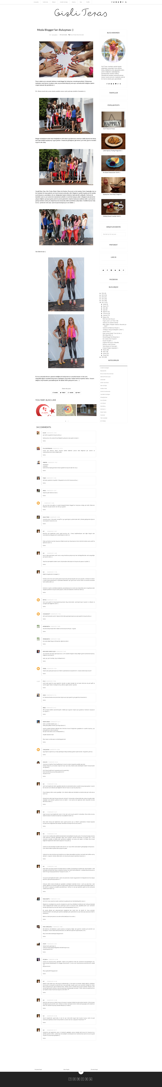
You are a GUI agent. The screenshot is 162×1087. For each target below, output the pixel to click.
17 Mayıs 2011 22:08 (53, 959)
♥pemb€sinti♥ (46, 626)
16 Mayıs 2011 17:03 (52, 572)
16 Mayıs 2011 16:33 (55, 517)
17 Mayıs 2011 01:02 (53, 762)
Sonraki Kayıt (38, 1069)
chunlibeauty (46, 614)
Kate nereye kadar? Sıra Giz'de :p (112, 333)
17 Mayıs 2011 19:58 (57, 926)
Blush (44, 432)
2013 (103, 299)
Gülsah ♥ (45, 959)
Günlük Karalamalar (105, 391)
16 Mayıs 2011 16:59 (52, 553)
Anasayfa (36, 2)
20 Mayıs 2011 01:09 (52, 1016)
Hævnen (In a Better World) (110, 322)
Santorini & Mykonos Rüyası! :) (111, 328)
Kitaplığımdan (103, 397)
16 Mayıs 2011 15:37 (51, 490)
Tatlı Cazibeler (103, 418)
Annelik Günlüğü (64, 2)
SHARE (56, 392)
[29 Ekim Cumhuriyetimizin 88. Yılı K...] (46, 410)
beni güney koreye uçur (49, 651)
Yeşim (44, 478)
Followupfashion (47, 448)
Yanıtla (44, 440)
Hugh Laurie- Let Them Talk (110, 321)
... (43, 503)
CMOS (44, 695)
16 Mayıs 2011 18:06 (55, 639)
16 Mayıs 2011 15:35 (51, 478)
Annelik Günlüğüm (104, 367)
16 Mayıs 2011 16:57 (52, 531)
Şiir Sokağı (103, 421)
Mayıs (105, 317)
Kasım (105, 306)
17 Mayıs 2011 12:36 (52, 784)
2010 (103, 357)
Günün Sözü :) (107, 331)
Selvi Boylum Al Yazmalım (110, 346)
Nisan (104, 350)
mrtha (44, 599)
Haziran (105, 315)
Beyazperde (103, 370)
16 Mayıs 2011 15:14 (58, 448)
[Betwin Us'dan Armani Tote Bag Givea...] (87, 410)
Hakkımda (45, 2)
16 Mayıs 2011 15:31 (52, 462)
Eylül (104, 310)
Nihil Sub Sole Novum (109, 319)
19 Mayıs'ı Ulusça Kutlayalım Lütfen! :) (113, 329)
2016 (103, 293)
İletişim (54, 2)
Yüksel (44, 668)
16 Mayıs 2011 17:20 (52, 599)
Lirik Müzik (103, 403)
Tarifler (88, 2)
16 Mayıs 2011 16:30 (49, 503)
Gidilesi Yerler (103, 388)
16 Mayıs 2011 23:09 (55, 749)
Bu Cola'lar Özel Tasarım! (110, 339)
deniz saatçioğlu (47, 926)
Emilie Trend (46, 517)
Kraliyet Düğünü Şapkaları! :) (110, 348)
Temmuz (105, 313)
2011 (103, 302)
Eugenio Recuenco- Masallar (111, 342)
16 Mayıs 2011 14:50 (51, 432)
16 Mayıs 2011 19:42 (61, 651)
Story (44, 944)
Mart (104, 351)
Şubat (105, 353)
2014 (103, 297)
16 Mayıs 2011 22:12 (51, 707)
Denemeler (102, 379)
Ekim (104, 308)
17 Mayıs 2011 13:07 (52, 866)
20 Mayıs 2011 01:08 (52, 1000)
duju (44, 681)
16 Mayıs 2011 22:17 (55, 721)
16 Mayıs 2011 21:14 (51, 695)
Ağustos (105, 311)
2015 (103, 295)
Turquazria (46, 749)
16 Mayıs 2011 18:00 (55, 626)
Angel (44, 490)
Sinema (74, 2)
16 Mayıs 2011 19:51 (52, 668)
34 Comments (63, 34)
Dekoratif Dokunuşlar (105, 376)
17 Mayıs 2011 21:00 (51, 944)
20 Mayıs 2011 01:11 (52, 1030)
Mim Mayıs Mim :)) (108, 335)
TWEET (63, 392)
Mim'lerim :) (103, 409)
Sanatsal (102, 415)
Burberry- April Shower (109, 344)
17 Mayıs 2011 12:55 (52, 833)
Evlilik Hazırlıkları (104, 382)
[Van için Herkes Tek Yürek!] (66, 410)
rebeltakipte (46, 899)
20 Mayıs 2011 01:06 (52, 981)
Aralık (104, 304)
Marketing (102, 406)
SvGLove (45, 762)
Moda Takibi (103, 412)
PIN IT (78, 392)
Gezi (81, 2)
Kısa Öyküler (103, 400)
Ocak (104, 355)
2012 (103, 300)
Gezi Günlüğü (103, 385)
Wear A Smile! (46, 721)
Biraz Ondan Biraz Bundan (77, 34)
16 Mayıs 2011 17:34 (55, 614)
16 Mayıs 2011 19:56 (51, 681)
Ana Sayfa (66, 1069)
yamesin (45, 462)
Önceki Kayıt (94, 1069)
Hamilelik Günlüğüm (105, 394)
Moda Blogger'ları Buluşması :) (111, 337)
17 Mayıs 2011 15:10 (55, 899)
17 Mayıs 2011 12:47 (52, 812)
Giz (43, 531)
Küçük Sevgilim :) (107, 340)
